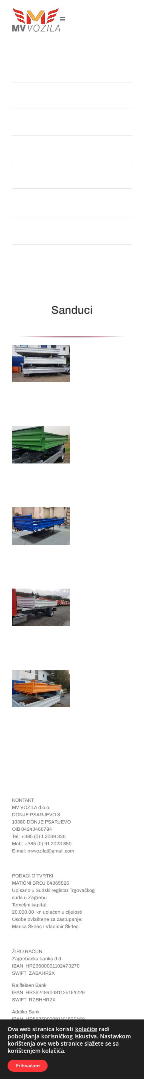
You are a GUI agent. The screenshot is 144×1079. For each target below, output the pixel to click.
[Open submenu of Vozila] (119, 149)
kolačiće (86, 1029)
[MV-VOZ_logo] (36, 11)
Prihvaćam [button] (28, 1065)
